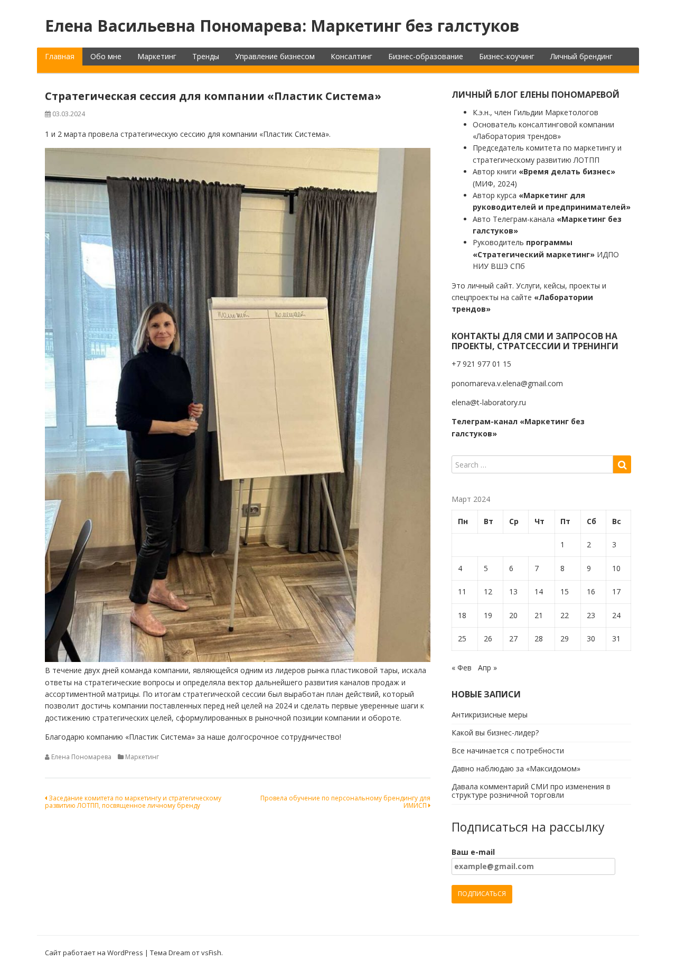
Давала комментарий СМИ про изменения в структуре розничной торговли (531, 790)
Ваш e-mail (473, 852)
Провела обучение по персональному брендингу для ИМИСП (345, 802)
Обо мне (105, 56)
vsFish (211, 952)
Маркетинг (156, 56)
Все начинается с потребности (508, 750)
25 (462, 638)
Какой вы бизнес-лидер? (495, 733)
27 (513, 638)
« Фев (462, 668)
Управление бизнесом (275, 56)
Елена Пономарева (81, 756)
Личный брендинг (581, 56)
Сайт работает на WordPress (94, 952)
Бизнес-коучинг (506, 56)
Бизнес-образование (425, 56)
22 (564, 615)
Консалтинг (351, 56)
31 (616, 638)
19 (488, 615)
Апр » (487, 668)
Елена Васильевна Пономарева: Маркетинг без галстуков (282, 25)
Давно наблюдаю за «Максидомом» (516, 768)
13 (513, 591)
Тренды (205, 56)
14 (538, 591)
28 (538, 638)
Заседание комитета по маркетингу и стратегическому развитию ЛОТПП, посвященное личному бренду (133, 802)
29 (564, 638)
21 (538, 615)
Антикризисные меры (490, 715)
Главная (59, 56)
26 (488, 638)
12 (488, 591)
